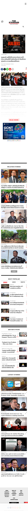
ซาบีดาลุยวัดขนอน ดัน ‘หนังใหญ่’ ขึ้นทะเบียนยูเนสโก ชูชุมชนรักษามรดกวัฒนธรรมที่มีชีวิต (12, 434)
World (12, 284)
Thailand (4, 54)
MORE (14, 271)
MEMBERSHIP (14, 502)
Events (21, 493)
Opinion (6, 493)
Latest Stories (14, 375)
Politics (3, 184)
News (7, 490)
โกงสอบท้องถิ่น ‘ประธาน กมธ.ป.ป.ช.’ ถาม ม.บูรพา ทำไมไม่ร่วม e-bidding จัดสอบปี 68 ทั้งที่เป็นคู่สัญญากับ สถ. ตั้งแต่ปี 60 (12, 414)
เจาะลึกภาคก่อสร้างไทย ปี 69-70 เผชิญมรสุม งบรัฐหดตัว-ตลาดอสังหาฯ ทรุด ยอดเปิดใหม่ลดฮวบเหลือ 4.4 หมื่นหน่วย (16, 295)
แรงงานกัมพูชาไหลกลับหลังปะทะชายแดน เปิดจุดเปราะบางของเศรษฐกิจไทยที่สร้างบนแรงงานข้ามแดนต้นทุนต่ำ (17, 303)
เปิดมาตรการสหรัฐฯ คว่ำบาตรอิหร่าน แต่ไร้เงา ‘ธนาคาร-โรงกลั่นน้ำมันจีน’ (17, 287)
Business (3, 392)
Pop (21, 490)
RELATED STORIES (14, 167)
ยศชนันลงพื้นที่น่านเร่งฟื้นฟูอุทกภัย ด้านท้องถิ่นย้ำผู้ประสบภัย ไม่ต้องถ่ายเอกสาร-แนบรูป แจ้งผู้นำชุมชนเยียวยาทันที (12, 206)
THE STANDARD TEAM (8, 64)
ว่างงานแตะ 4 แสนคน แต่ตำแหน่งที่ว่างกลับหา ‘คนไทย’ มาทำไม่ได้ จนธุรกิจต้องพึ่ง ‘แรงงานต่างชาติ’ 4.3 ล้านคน (17, 319)
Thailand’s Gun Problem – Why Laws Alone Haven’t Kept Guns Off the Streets (9, 343)
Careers (14, 493)
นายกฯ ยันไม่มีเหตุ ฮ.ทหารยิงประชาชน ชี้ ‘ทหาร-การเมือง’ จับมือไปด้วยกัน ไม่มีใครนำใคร (12, 267)
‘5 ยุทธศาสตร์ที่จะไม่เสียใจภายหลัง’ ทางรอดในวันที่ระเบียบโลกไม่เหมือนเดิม (9, 351)
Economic (13, 292)
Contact (21, 495)
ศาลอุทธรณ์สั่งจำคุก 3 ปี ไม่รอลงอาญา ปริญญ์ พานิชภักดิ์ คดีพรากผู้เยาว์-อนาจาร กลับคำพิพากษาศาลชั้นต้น (17, 311)
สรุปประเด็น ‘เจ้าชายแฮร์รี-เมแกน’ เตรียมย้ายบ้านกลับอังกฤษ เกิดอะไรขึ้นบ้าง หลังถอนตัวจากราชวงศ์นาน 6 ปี (9, 359)
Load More (14, 479)
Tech (10, 333)
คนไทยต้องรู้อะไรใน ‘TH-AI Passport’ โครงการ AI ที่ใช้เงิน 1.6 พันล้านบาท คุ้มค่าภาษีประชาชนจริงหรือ (9, 336)
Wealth (14, 490)
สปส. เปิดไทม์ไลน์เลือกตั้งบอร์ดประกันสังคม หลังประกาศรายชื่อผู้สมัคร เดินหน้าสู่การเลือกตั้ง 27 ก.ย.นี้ (9, 366)
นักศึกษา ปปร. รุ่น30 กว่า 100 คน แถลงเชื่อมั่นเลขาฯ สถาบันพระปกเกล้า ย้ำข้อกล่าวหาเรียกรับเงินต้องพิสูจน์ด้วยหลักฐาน (12, 454)
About (14, 495)
